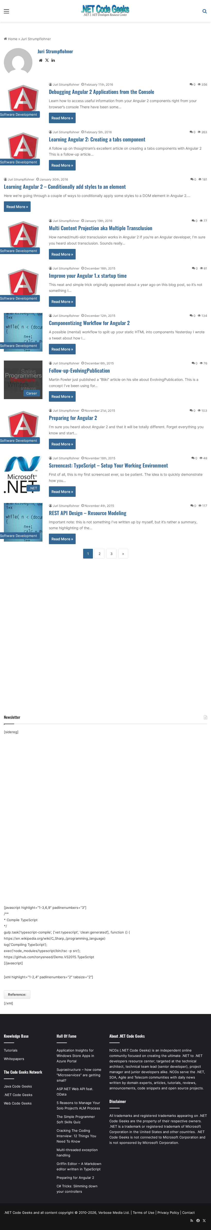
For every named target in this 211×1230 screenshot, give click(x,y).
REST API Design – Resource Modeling (87, 513)
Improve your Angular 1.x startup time (88, 275)
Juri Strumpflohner (55, 51)
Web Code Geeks (18, 1103)
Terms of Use (143, 1212)
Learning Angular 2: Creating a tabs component (97, 139)
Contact (188, 1212)
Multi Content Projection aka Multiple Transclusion (100, 228)
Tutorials (10, 1050)
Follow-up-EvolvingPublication (79, 370)
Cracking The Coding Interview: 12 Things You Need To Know (76, 1135)
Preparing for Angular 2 (73, 417)
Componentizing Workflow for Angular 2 (89, 323)
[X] (47, 60)
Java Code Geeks (18, 1086)
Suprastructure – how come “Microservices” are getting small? (79, 1074)
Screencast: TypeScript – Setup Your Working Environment (108, 465)
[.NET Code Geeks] (105, 11)
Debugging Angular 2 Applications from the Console (101, 91)
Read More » (62, 118)
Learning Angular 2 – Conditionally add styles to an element (65, 186)
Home (12, 39)
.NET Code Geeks (18, 1095)
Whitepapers (14, 1059)
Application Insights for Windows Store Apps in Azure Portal (75, 1055)
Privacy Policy (168, 1212)
